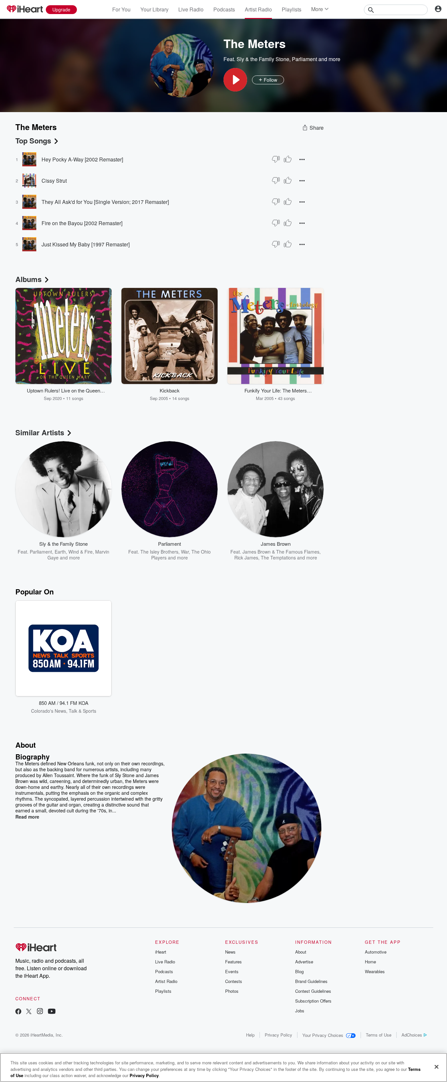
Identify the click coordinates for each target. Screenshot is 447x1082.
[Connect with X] (28, 1012)
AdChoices (412, 1035)
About (300, 952)
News (230, 952)
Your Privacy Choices (322, 1035)
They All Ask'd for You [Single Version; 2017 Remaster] (105, 202)
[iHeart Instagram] (40, 1012)
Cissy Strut (54, 180)
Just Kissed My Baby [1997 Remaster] (86, 244)
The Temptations (278, 557)
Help (250, 1035)
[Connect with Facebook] (18, 1012)
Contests (233, 981)
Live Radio (191, 9)
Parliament (304, 59)
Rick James (246, 557)
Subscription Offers (313, 1001)
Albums (28, 279)
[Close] (436, 1066)
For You (121, 9)
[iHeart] (24, 9)
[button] (235, 80)
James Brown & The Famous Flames (280, 551)
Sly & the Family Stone (263, 59)
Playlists (291, 9)
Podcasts (224, 9)
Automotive (375, 952)
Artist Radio (258, 9)
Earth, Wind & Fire (74, 551)
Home (370, 961)
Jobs (299, 1010)
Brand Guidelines (311, 981)
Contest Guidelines (313, 991)
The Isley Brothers (159, 551)
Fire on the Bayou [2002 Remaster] (82, 223)
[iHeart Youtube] (52, 1012)
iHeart (160, 952)
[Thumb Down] (276, 159)
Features (233, 961)
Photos (232, 991)
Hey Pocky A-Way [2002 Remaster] (82, 159)
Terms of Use (378, 1035)
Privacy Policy (278, 1035)
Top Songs (33, 140)
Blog (299, 971)
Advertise (304, 961)
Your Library (154, 9)
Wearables (375, 971)
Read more (27, 816)
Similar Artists (39, 432)
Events (232, 971)
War (185, 551)
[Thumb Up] (288, 159)
